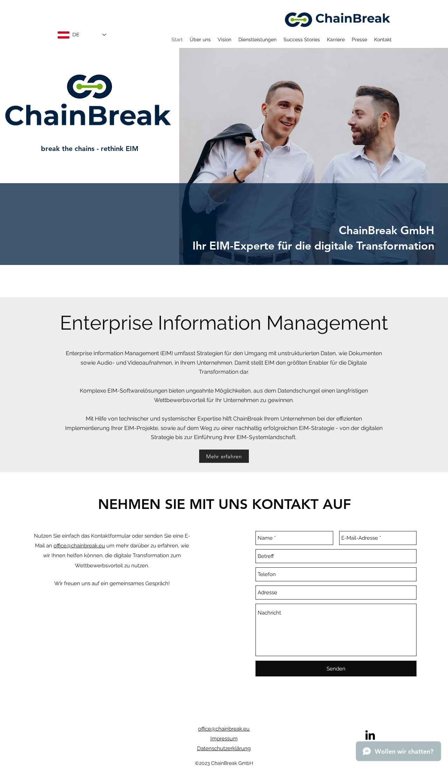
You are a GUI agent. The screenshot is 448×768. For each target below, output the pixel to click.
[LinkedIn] (370, 735)
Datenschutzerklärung (224, 748)
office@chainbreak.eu (79, 546)
